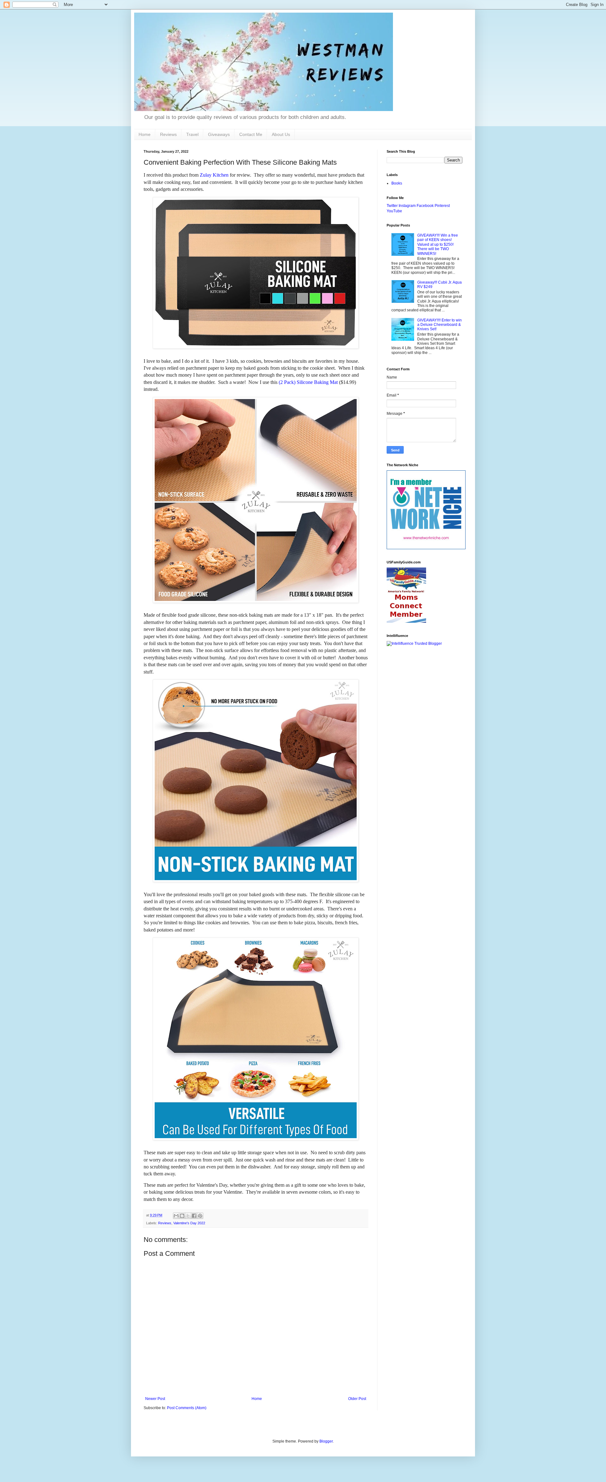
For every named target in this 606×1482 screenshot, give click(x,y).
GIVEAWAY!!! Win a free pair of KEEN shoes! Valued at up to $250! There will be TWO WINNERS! (437, 244)
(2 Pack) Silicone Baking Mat (308, 382)
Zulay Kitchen (214, 175)
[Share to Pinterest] (200, 1216)
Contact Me (250, 134)
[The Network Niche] (426, 548)
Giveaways (219, 134)
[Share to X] (188, 1216)
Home (145, 134)
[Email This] (176, 1216)
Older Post (357, 1399)
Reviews (168, 134)
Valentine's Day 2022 (189, 1223)
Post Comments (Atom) (186, 1408)
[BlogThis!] (182, 1216)
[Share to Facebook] (194, 1216)
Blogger (326, 1441)
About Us (281, 134)
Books (396, 183)
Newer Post (155, 1399)
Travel (192, 134)
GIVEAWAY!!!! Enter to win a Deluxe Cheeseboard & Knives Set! (439, 325)
